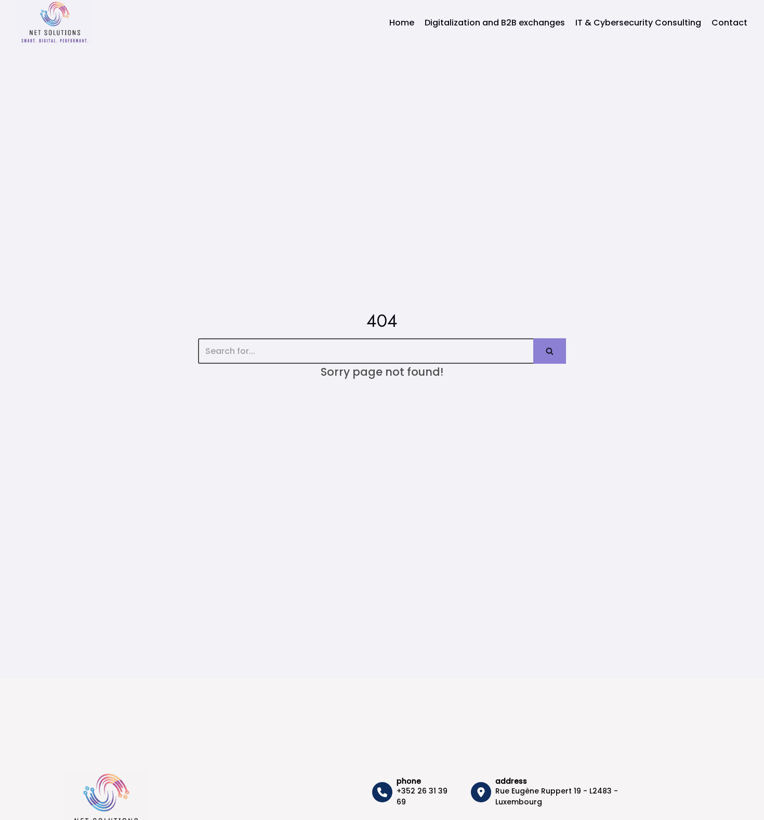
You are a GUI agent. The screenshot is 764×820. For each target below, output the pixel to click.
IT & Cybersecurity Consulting (638, 23)
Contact (729, 23)
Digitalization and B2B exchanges (495, 23)
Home (401, 23)
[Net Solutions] (55, 22)
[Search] (549, 351)
